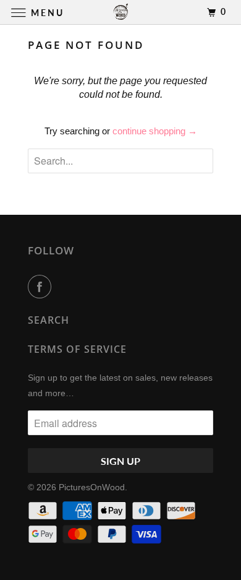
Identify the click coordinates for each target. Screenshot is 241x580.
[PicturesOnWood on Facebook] (42, 286)
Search (48, 320)
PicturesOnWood (92, 487)
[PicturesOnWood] (121, 12)
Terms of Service (77, 349)
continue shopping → (154, 131)
